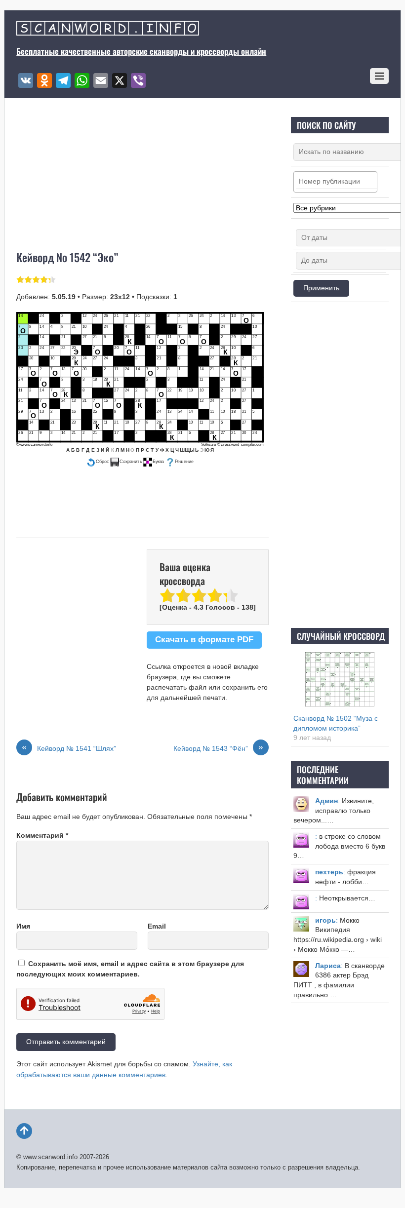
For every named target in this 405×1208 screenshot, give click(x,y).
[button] (97, 462)
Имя (23, 926)
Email (157, 926)
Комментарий (42, 835)
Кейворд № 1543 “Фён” (218, 747)
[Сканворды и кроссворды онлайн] (107, 30)
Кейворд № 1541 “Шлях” (69, 747)
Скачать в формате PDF (204, 639)
